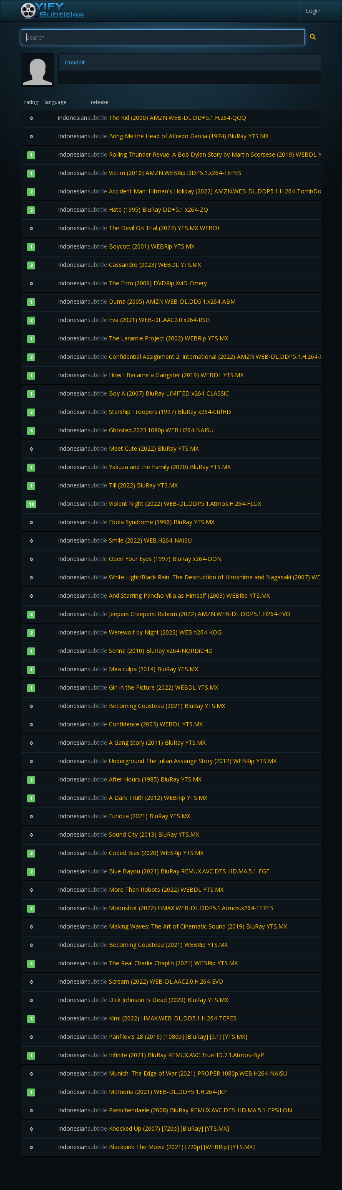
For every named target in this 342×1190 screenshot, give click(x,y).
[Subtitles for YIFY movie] (52, 10)
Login (313, 11)
